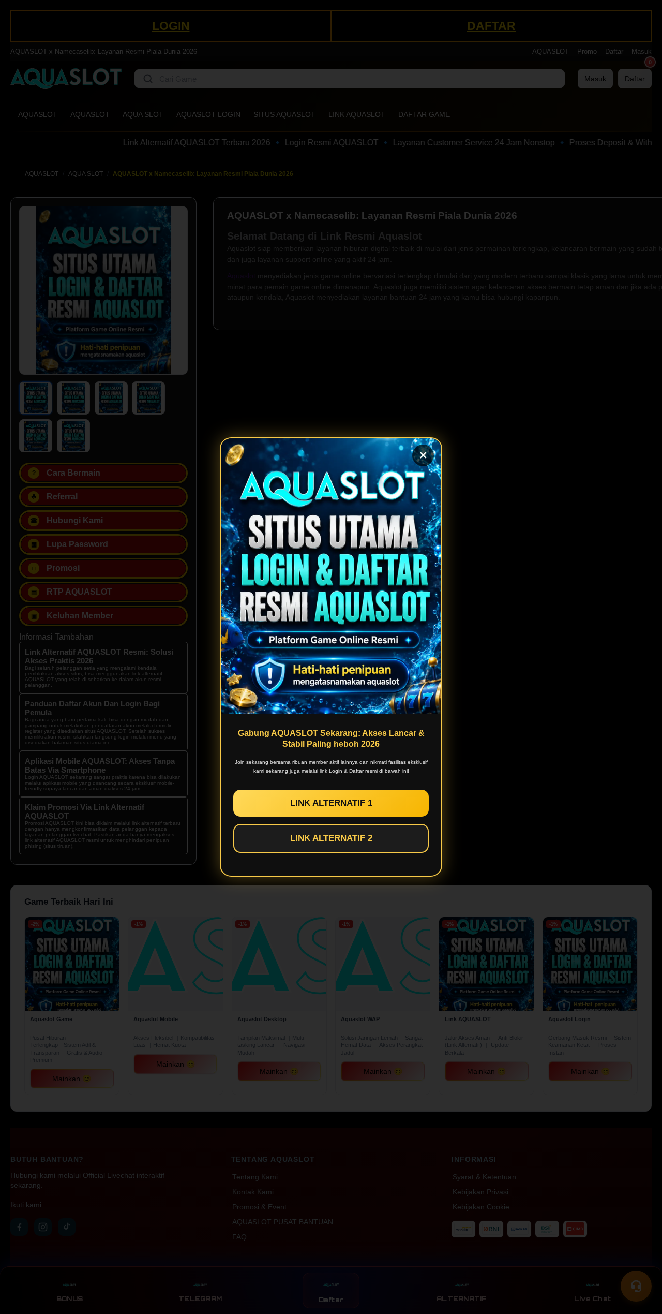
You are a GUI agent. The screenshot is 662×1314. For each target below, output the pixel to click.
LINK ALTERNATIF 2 (331, 838)
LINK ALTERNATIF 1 (331, 803)
